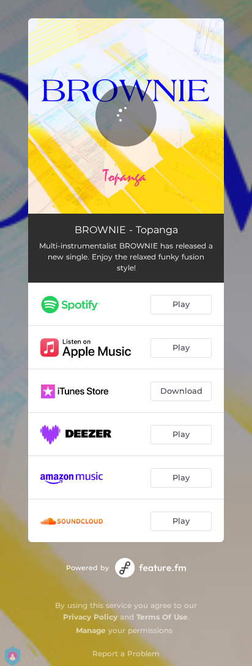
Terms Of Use (162, 616)
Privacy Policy (90, 616)
